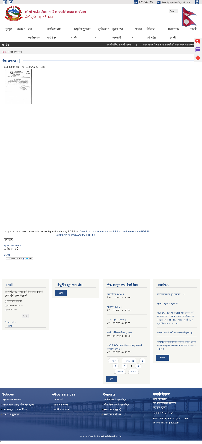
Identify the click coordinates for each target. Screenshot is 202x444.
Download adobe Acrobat (94, 231)
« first (113, 361)
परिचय (20, 29)
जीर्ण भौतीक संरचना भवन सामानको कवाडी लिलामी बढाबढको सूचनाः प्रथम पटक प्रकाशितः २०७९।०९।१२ (176, 345)
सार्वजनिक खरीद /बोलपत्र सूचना (18, 404)
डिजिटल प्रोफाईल (151, 33)
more (162, 357)
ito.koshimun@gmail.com (166, 422)
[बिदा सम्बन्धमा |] (18, 86)
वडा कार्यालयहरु (34, 33)
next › (120, 371)
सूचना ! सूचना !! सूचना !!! (167, 303)
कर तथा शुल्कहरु (11, 414)
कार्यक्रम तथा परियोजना (54, 33)
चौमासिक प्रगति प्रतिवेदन (116, 404)
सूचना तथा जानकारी (117, 33)
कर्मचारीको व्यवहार (14, 301)
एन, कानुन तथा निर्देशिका (15, 409)
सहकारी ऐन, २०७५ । (115, 294)
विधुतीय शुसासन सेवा (82, 33)
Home (5, 52)
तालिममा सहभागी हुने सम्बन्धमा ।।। (171, 294)
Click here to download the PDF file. (76, 235)
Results (8, 325)
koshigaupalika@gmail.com (174, 418)
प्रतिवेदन (102, 29)
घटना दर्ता (58, 399)
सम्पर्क (193, 29)
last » (133, 371)
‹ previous (129, 361)
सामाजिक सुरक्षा (60, 404)
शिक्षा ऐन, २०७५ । (114, 307)
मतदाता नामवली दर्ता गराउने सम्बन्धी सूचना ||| (175, 332)
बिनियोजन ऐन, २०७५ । (116, 319)
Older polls (10, 322)
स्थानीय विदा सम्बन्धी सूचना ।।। (116, 44)
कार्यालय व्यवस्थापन (15, 305)
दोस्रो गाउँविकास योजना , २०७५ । (120, 332)
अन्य (61, 293)
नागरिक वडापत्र (61, 409)
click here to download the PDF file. (131, 231)
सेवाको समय (12, 309)
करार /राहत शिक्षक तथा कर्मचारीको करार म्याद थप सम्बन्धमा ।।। (167, 44)
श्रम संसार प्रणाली (173, 33)
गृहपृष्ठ (9, 29)
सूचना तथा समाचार (12, 245)
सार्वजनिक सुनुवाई (112, 409)
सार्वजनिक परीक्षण (112, 414)
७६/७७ (7, 254)
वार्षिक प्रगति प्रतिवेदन (115, 399)
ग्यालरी (138, 29)
